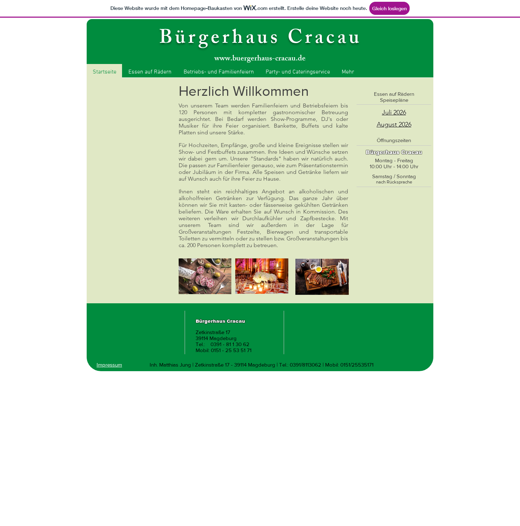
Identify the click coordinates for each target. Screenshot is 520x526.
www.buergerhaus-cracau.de (260, 59)
